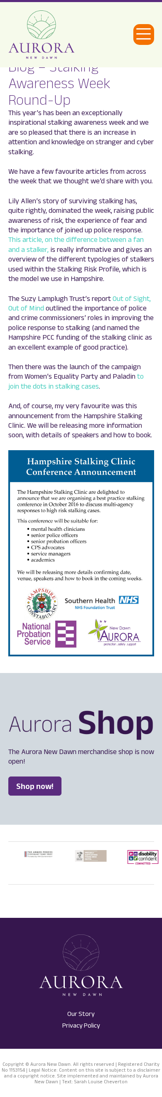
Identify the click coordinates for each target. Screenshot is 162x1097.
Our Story (81, 1013)
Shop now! (35, 786)
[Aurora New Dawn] (41, 34)
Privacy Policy (81, 1025)
